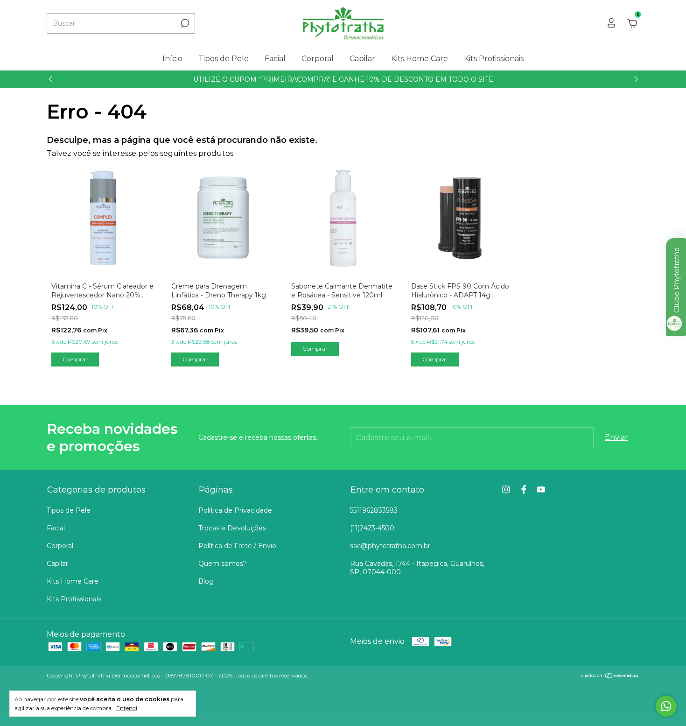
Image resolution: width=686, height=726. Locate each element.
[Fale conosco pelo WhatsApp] (666, 706)
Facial (275, 58)
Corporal (317, 58)
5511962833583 (374, 510)
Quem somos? (222, 563)
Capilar (362, 58)
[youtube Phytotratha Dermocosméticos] (541, 489)
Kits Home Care (419, 58)
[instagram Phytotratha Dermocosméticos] (506, 489)
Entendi (126, 708)
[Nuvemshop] (610, 676)
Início (172, 58)
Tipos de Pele (223, 58)
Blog (206, 581)
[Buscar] (184, 23)
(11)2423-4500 (372, 528)
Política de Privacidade (235, 510)
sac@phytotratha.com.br (390, 546)
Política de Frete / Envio (237, 546)
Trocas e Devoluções (232, 528)
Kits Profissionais (494, 58)
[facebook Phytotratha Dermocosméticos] (523, 489)
